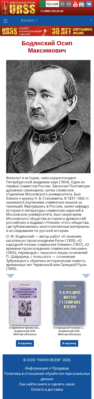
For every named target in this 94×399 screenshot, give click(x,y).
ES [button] (62, 4)
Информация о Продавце (47, 368)
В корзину (25, 343)
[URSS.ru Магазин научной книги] (18, 7)
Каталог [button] (28, 20)
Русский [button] (52, 4)
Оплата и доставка (47, 389)
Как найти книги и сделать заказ (47, 384)
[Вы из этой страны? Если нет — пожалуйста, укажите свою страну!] (42, 3)
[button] (75, 4)
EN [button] (69, 4)
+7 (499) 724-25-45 (51, 11)
